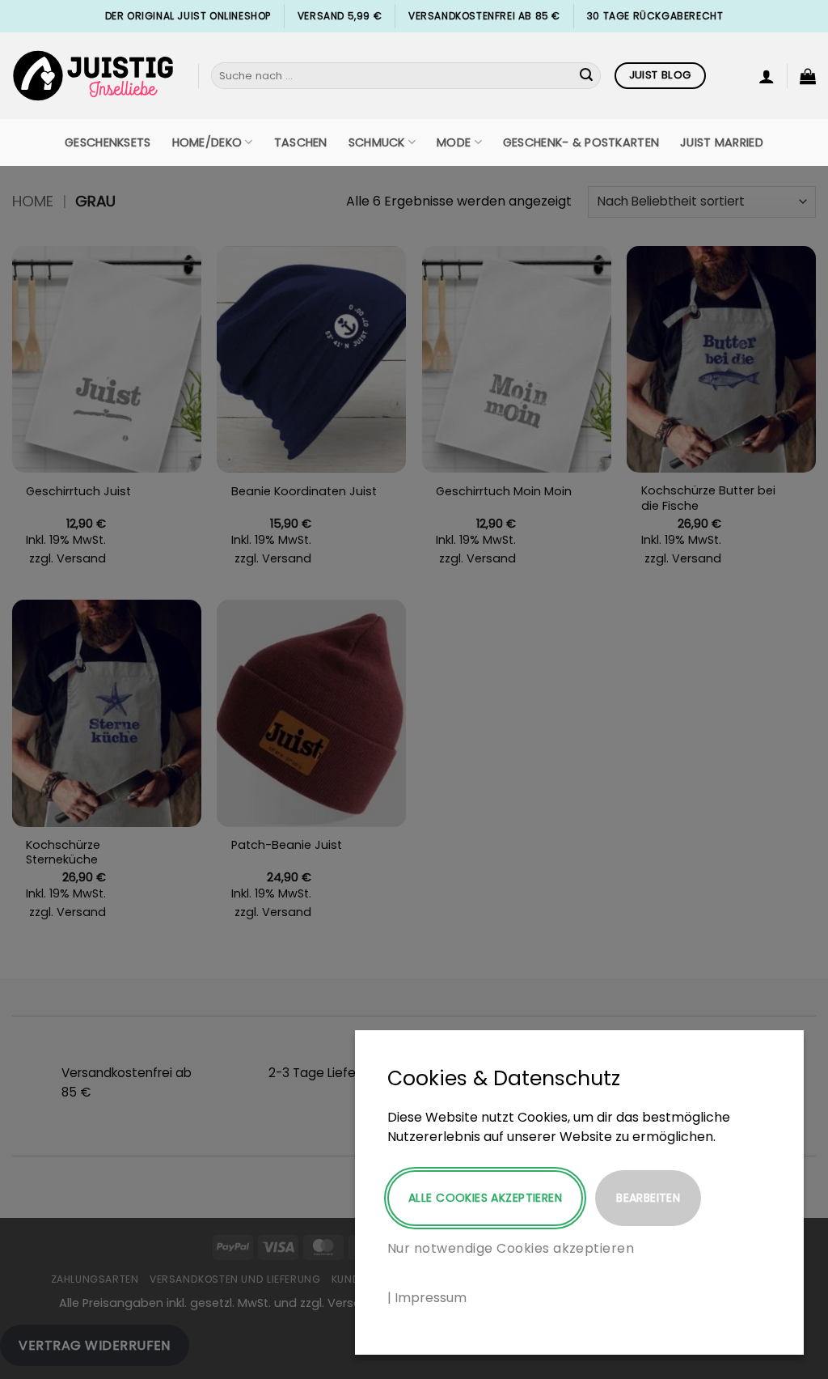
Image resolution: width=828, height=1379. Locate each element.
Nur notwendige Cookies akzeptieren (510, 1248)
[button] (766, 76)
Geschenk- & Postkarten (581, 142)
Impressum (431, 1297)
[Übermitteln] (586, 76)
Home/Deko (207, 142)
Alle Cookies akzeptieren (485, 1198)
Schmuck (377, 142)
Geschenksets (107, 142)
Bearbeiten (648, 1198)
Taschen (300, 142)
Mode (454, 142)
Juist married (721, 142)
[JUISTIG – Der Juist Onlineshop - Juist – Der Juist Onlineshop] (93, 76)
